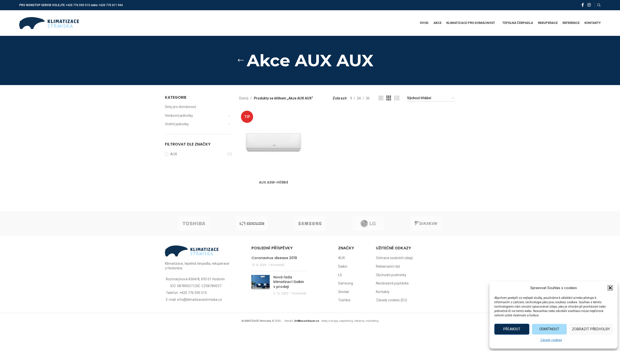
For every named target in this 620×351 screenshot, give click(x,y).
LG (340, 275)
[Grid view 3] (388, 98)
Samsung (345, 283)
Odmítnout (549, 329)
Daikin (342, 266)
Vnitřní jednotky (177, 124)
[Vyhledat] (599, 5)
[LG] (368, 223)
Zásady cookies (551, 340)
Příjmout (511, 329)
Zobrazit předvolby (591, 329)
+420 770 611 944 (110, 5)
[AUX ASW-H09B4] (273, 143)
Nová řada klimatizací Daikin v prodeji (288, 282)
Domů (243, 98)
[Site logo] (49, 23)
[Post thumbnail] (260, 285)
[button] (610, 287)
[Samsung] (310, 223)
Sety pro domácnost (180, 107)
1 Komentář (276, 265)
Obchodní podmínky (391, 275)
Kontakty (383, 292)
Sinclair (343, 292)
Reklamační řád (388, 266)
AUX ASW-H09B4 (273, 182)
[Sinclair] (252, 223)
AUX (173, 154)
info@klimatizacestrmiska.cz (199, 300)
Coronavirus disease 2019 (274, 257)
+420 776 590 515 (78, 5)
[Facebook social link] (583, 5)
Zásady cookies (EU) (391, 300)
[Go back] (241, 60)
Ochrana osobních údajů (394, 258)
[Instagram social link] (589, 5)
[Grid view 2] (381, 98)
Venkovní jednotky (179, 115)
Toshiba (344, 300)
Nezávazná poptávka (392, 283)
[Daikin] (426, 223)
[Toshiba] (194, 223)
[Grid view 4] (396, 98)
